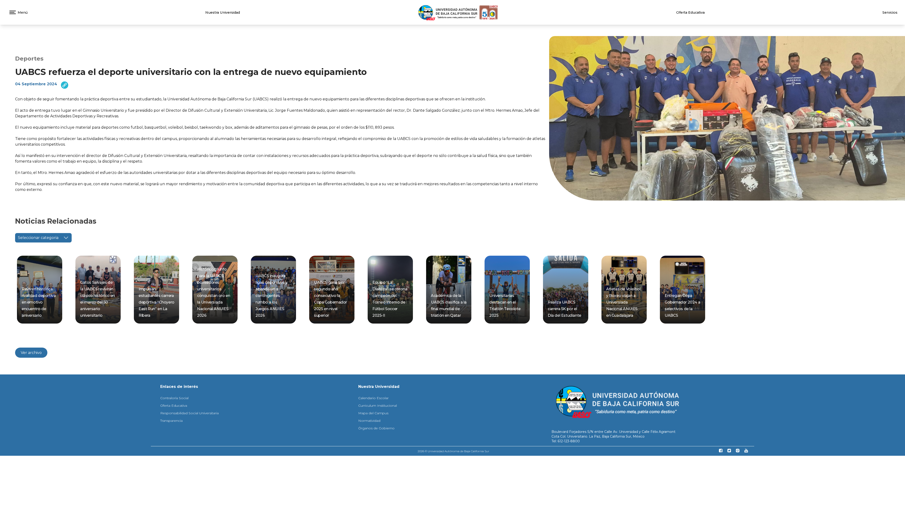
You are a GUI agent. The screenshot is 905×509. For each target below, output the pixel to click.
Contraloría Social (174, 398)
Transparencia (171, 421)
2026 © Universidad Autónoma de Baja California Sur (453, 451)
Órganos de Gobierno (376, 428)
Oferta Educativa (690, 12)
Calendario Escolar (373, 398)
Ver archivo (31, 352)
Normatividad (369, 421)
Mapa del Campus (373, 413)
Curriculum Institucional (377, 405)
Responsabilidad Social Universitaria (189, 413)
